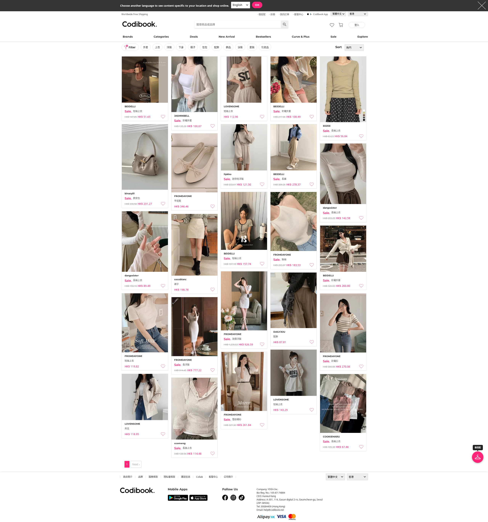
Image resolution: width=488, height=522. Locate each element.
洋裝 (169, 47)
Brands (128, 36)
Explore (362, 36)
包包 (204, 47)
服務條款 (153, 476)
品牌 (140, 476)
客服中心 (213, 476)
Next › (136, 464)
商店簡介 (127, 476)
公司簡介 (228, 476)
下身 (181, 47)
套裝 (252, 47)
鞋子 (192, 47)
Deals (194, 36)
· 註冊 (272, 14)
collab (199, 476)
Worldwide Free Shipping (134, 14)
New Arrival (227, 36)
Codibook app (320, 14)
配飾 (216, 47)
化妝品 (265, 47)
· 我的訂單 (284, 14)
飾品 (228, 47)
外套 (145, 47)
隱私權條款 (169, 476)
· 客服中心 (298, 14)
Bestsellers (263, 36)
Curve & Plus (300, 36)
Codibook (139, 24)
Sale (333, 36)
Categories (161, 36)
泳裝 (240, 47)
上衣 (157, 47)
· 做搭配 (262, 14)
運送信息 (185, 476)
